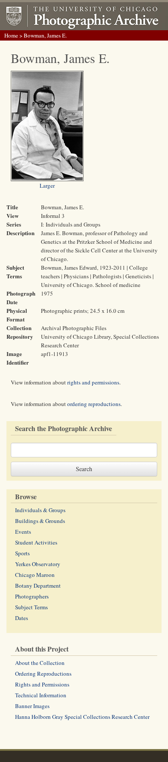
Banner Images (32, 706)
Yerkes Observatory (37, 564)
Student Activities (36, 542)
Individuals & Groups (40, 510)
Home (11, 35)
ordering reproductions (94, 404)
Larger (47, 185)
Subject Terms (31, 607)
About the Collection (40, 663)
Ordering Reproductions (43, 673)
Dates (21, 618)
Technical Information (40, 695)
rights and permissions (93, 382)
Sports (22, 553)
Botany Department (38, 585)
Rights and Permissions (42, 684)
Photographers (32, 596)
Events (23, 531)
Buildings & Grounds (40, 521)
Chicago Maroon (35, 575)
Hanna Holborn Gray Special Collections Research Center (82, 717)
